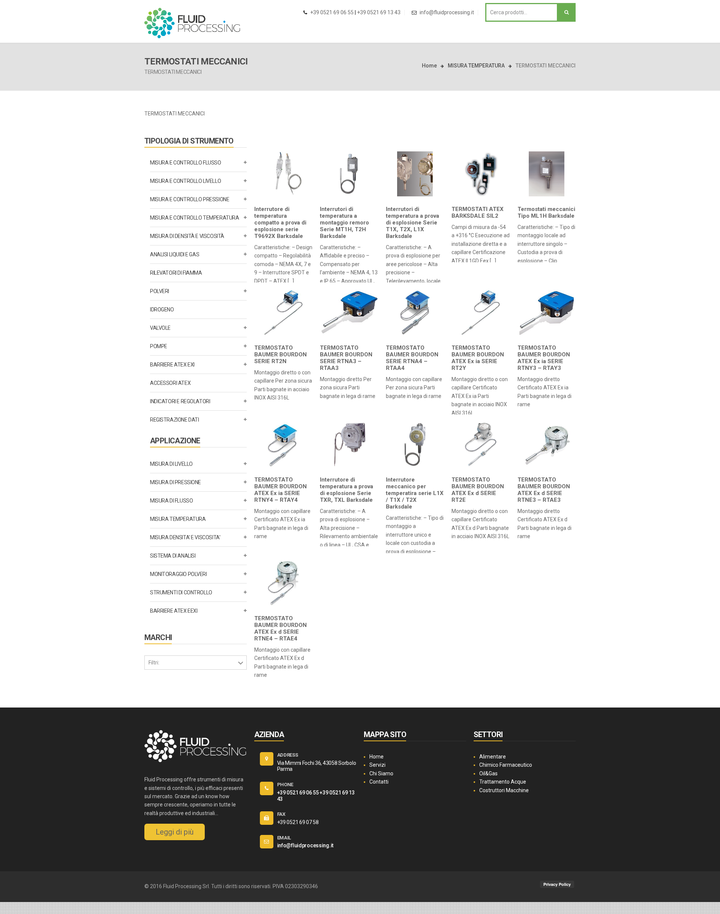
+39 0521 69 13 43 (378, 12)
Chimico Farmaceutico (505, 765)
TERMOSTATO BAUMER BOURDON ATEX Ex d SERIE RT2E (478, 489)
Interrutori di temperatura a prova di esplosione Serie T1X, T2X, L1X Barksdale (412, 222)
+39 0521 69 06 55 (332, 12)
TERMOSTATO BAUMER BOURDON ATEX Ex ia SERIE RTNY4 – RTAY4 (280, 489)
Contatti (378, 782)
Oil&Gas (488, 773)
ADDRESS (287, 755)
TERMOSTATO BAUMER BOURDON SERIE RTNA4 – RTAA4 (412, 357)
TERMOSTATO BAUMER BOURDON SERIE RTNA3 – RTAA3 (346, 357)
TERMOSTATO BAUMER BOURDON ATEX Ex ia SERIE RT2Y (478, 357)
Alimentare (492, 757)
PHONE (285, 784)
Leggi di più (175, 831)
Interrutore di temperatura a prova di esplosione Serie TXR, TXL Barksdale (346, 489)
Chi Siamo (381, 773)
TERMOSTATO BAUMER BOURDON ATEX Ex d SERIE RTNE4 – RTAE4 (280, 628)
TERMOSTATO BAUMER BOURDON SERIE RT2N (280, 354)
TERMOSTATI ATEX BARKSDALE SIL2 (478, 212)
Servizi (377, 765)
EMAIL (284, 838)
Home (429, 66)
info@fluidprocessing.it (447, 12)
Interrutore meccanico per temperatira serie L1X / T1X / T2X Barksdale (415, 493)
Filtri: (153, 663)
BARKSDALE (162, 676)
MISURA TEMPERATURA (476, 66)
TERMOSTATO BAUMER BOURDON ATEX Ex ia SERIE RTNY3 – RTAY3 (544, 357)
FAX (281, 814)
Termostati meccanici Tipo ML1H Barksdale (546, 212)
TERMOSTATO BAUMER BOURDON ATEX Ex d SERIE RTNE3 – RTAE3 (544, 489)
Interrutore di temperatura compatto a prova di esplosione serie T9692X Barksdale (280, 222)
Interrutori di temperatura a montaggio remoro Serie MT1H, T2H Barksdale (344, 222)
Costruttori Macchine (504, 790)
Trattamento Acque (502, 782)
